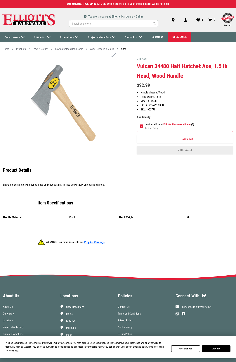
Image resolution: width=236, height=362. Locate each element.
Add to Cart (188, 139)
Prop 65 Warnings (94, 242)
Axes (123, 48)
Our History (8, 313)
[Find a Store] (173, 20)
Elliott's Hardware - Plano (177, 124)
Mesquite (71, 327)
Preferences (185, 348)
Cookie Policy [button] (96, 347)
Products (21, 48)
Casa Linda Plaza (75, 306)
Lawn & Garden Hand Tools (69, 48)
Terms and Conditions (129, 313)
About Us (8, 306)
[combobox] (113, 23)
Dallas (69, 314)
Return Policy (125, 334)
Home (6, 48)
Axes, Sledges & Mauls (102, 48)
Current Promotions (13, 334)
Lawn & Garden (40, 48)
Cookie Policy (125, 327)
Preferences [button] (12, 350)
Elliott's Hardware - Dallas (127, 16)
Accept (216, 348)
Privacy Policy (125, 320)
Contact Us (124, 306)
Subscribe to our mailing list (196, 306)
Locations (8, 320)
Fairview (70, 320)
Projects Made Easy (13, 327)
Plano (69, 334)
